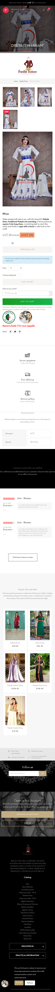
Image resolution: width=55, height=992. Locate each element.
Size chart (27, 282)
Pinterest (20, 332)
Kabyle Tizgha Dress (15, 728)
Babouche (27, 939)
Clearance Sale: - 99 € (27, 893)
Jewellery (27, 927)
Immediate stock (27, 890)
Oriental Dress (27, 918)
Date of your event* (10, 288)
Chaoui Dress (28, 916)
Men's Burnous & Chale (27, 933)
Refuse (30, 983)
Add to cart (27, 301)
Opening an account (27, 814)
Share (10, 332)
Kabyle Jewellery (27, 907)
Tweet (15, 332)
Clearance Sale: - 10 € (27, 898)
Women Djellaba (27, 921)
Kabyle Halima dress (15, 685)
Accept (19, 982)
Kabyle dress (15, 643)
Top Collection (27, 887)
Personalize (27, 249)
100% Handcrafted (27, 930)
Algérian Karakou (27, 901)
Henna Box (27, 936)
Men (27, 884)
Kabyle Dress (27, 895)
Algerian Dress (27, 910)
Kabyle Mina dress (40, 685)
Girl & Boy (27, 924)
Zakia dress (39, 643)
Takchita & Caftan (27, 913)
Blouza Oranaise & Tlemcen (27, 904)
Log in (27, 823)
